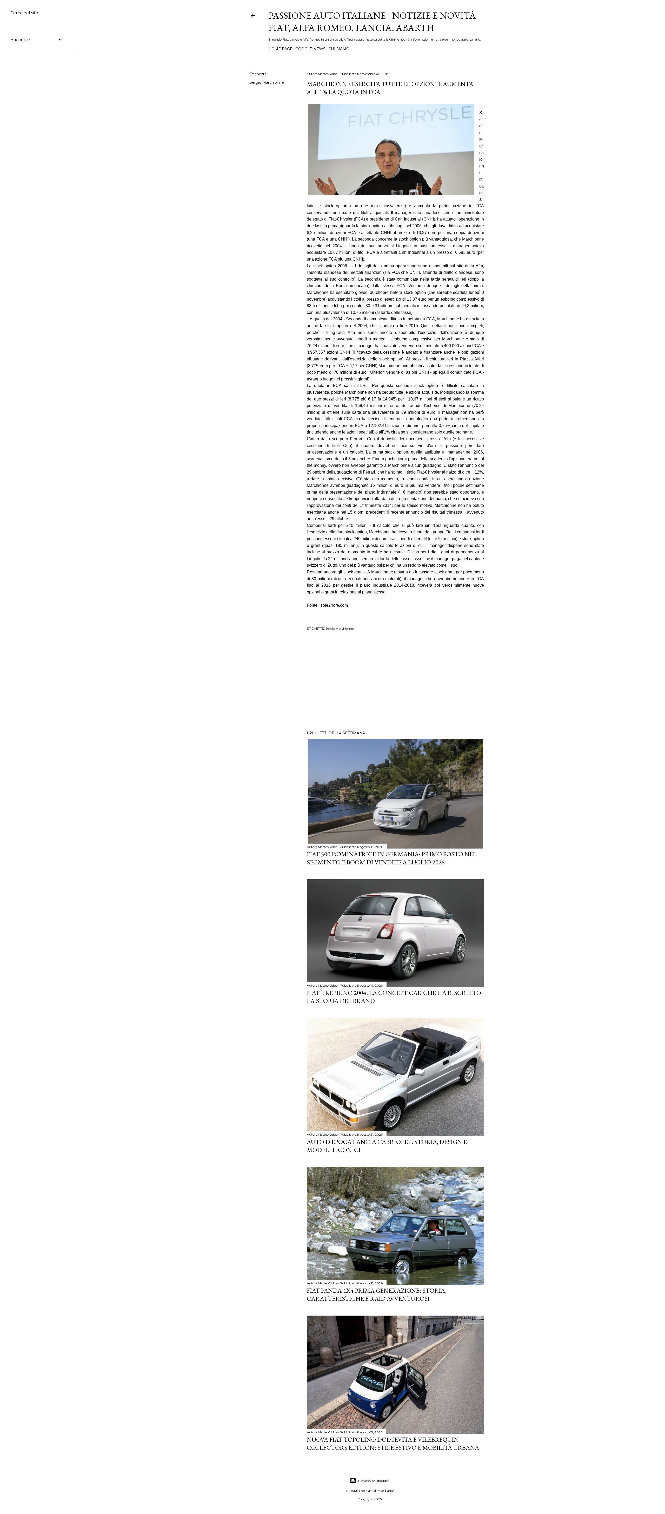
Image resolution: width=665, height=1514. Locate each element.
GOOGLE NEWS (310, 49)
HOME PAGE (280, 49)
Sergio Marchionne (267, 82)
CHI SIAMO (338, 49)
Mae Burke (385, 1490)
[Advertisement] (395, 681)
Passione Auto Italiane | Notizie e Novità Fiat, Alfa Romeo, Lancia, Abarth (372, 21)
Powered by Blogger (373, 1481)
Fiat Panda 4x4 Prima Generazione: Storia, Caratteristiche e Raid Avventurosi (376, 1294)
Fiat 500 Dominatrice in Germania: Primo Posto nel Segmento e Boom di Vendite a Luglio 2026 (391, 858)
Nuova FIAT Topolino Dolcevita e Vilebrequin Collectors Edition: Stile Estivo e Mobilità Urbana (393, 1443)
